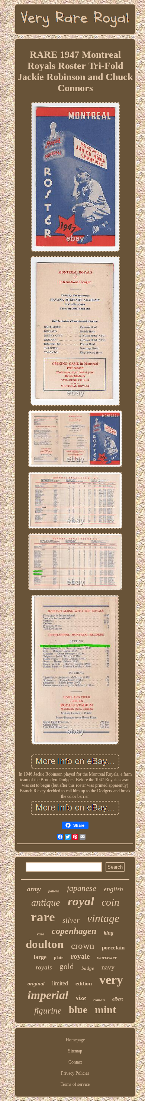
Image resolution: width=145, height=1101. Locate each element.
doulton (45, 944)
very (111, 979)
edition (83, 983)
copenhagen (74, 931)
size (81, 998)
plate (58, 957)
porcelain (113, 948)
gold (66, 966)
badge (87, 968)
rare (43, 917)
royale (80, 956)
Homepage (75, 1039)
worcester (107, 957)
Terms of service (75, 1084)
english (113, 889)
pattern (53, 891)
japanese (81, 888)
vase (40, 934)
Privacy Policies (75, 1073)
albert (117, 999)
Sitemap (75, 1051)
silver (71, 920)
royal (81, 901)
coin (110, 902)
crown (82, 946)
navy (108, 967)
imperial (48, 995)
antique (45, 902)
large (40, 957)
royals (44, 967)
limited (60, 983)
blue (78, 1009)
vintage (103, 918)
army (34, 889)
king (108, 933)
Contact (75, 1062)
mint (105, 1009)
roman (99, 1000)
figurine (47, 1010)
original (36, 983)
